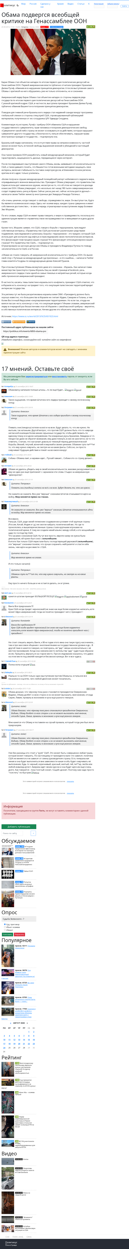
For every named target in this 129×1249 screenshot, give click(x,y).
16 (34, 1039)
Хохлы (25, 1159)
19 (14, 1043)
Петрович (8, 407)
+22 (91, 396)
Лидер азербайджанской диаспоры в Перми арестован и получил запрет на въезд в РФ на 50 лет (24, 1122)
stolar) (8, 688)
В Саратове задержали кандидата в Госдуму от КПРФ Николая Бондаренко (24, 861)
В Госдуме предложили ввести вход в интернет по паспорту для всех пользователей (25, 849)
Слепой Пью (10, 661)
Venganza (24, 27)
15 (29, 1039)
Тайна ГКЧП (28, 871)
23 (34, 1043)
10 (4, 1039)
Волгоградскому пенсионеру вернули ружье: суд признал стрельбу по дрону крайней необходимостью (24, 1068)
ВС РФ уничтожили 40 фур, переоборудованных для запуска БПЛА (25, 1144)
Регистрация (99, 4)
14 (24, 1039)
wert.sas (7, 593)
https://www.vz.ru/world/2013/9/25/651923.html (35, 316)
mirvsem (8, 466)
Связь (28, 1236)
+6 (91, 407)
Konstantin (9, 603)
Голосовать (7, 934)
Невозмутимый (11, 501)
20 (19, 1043)
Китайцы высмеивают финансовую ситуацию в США (25, 1228)
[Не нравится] (94, 26)
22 (29, 1043)
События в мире (57, 27)
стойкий (8, 455)
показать (70, 781)
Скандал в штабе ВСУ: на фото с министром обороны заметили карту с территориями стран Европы (18, 1014)
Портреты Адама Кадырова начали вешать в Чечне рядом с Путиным (25, 895)
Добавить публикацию (19, 826)
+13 (91, 480)
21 (24, 1043)
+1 (91, 617)
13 (19, 1039)
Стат (7, 1236)
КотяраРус (8, 386)
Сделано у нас (45, 5)
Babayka (8, 672)
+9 (91, 466)
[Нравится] (88, 26)
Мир (23, 3)
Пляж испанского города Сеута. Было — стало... (25, 999)
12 (14, 1039)
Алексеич (8, 396)
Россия (33, 3)
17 (4, 1043)
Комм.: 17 (44, 27)
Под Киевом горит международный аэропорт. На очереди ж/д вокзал (18, 974)
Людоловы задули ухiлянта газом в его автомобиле (24, 1170)
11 (9, 1039)
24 (4, 1047)
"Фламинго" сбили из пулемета (24, 1218)
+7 (91, 593)
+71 (91, 27)
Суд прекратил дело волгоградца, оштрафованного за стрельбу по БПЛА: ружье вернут (18, 1084)
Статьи (80, 3)
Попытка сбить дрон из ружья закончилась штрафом (24, 884)
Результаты (19, 934)
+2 (91, 603)
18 (9, 1043)
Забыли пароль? (113, 4)
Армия (60, 3)
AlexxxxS (9, 616)
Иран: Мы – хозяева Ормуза (25, 1093)
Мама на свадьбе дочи (22, 1194)
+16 (91, 386)
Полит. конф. (17, 1236)
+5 (91, 455)
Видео (71, 3)
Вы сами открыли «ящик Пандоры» (24, 985)
